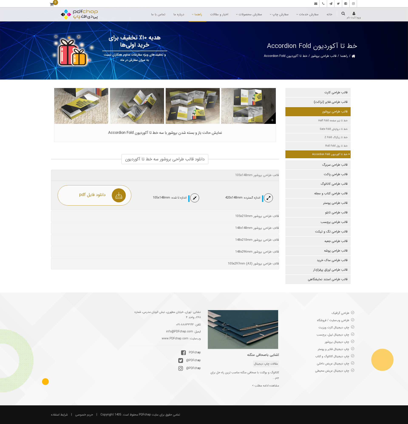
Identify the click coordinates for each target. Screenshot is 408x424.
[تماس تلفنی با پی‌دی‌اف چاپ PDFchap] (322, 3)
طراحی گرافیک (340, 313)
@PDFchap (193, 360)
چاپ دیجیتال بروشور (337, 342)
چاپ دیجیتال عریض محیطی (332, 370)
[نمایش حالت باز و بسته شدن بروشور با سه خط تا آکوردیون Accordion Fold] (165, 106)
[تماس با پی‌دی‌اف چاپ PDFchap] (315, 3)
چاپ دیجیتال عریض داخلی (333, 363)
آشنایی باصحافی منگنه (263, 355)
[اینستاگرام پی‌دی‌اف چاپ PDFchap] (352, 3)
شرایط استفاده (59, 414)
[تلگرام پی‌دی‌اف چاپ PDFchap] (330, 3)
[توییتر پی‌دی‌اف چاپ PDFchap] (337, 3)
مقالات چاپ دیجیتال (266, 363)
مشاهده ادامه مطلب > (265, 385)
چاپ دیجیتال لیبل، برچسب (333, 334)
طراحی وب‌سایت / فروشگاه (333, 320)
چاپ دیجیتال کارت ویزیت (334, 327)
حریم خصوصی (84, 414)
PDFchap (195, 352)
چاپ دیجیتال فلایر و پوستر (333, 349)
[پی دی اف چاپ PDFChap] (79, 14)
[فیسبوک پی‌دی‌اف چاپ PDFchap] (345, 3)
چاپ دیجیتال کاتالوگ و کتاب (332, 356)
